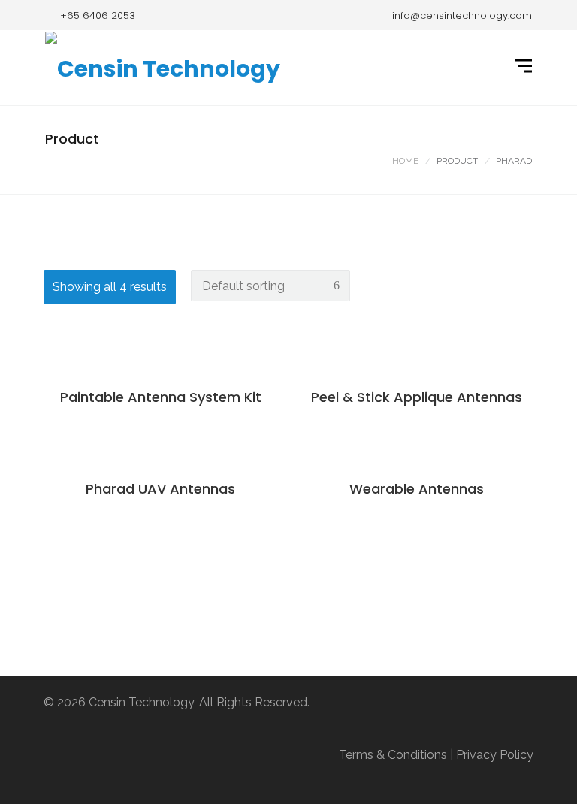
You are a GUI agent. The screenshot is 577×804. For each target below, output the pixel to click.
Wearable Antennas (416, 488)
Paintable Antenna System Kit (160, 397)
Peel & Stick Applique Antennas (416, 397)
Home (405, 161)
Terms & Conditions (393, 755)
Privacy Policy (494, 755)
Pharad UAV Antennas (160, 488)
